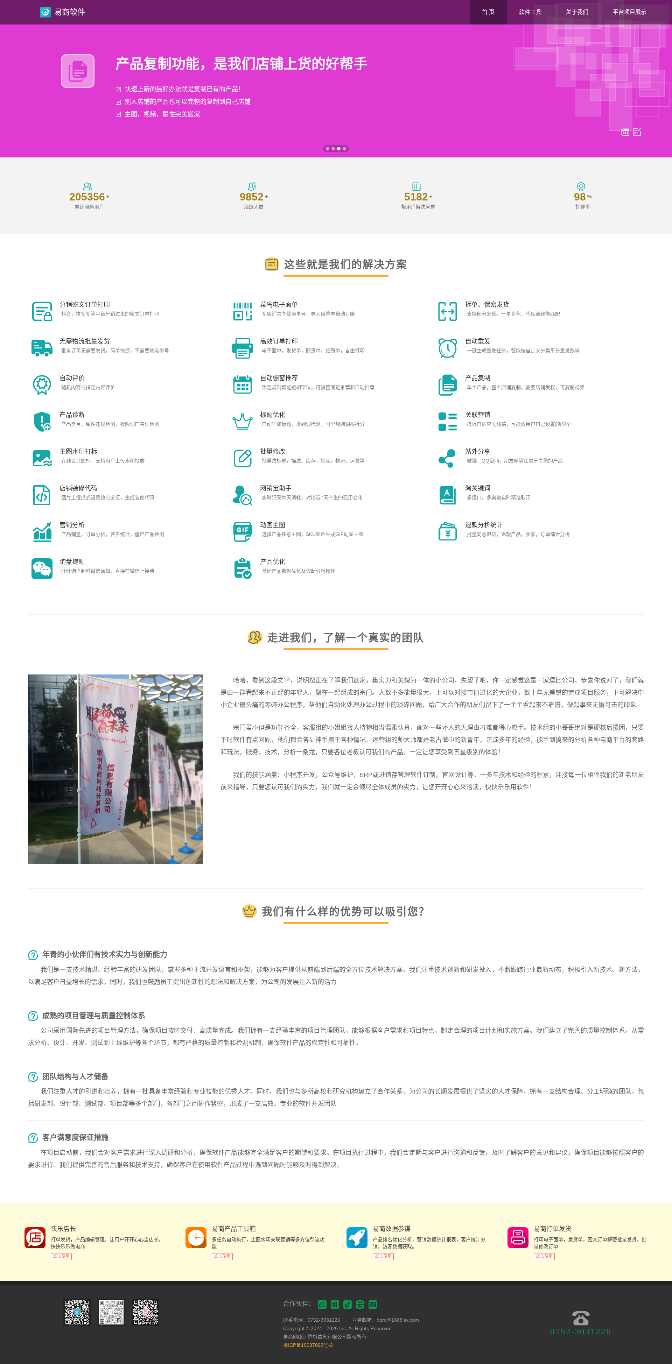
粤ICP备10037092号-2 (308, 1345)
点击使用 (61, 1256)
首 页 (488, 12)
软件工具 (530, 12)
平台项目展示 (629, 12)
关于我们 (577, 12)
